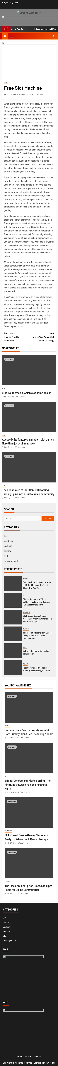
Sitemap (28, 1056)
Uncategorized (11, 561)
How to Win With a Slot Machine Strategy (43, 337)
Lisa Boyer (21, 397)
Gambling (8, 541)
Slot (6, 82)
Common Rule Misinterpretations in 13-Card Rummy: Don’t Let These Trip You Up (37, 585)
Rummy (7, 551)
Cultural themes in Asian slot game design (26, 392)
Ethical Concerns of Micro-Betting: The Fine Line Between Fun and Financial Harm (36, 602)
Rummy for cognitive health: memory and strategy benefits (36, 669)
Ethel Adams (11, 95)
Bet (5, 536)
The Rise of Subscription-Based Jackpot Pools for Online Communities (37, 635)
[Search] (53, 36)
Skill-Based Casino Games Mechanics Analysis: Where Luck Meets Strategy (37, 619)
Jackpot (8, 546)
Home (20, 1056)
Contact (37, 1056)
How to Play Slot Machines (12, 337)
